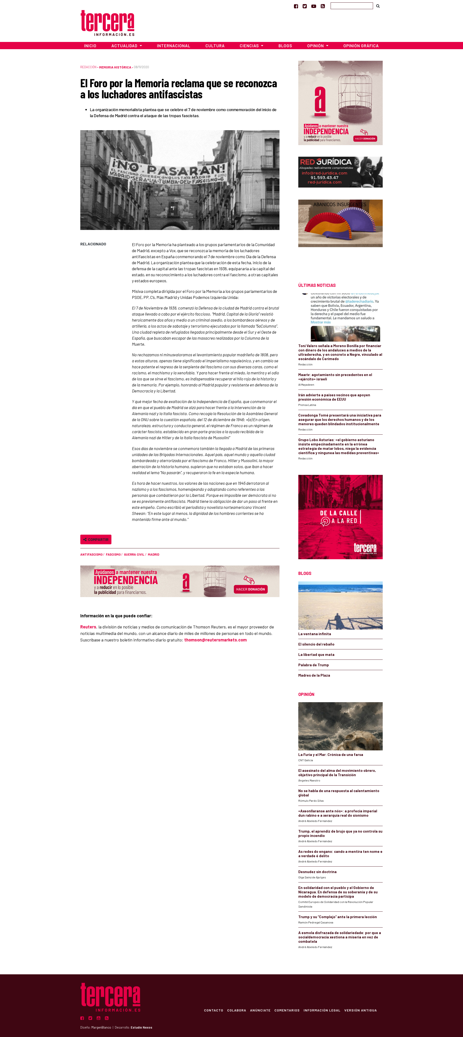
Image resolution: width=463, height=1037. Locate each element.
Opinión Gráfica (361, 45)
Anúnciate (260, 1010)
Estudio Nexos (141, 1027)
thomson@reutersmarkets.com (215, 639)
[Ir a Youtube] (313, 6)
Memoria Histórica (115, 67)
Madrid (153, 554)
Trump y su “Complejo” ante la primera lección (337, 917)
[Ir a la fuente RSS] (323, 6)
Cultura (215, 45)
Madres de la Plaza (314, 675)
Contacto (213, 1010)
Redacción (88, 67)
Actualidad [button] (124, 45)
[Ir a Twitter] (305, 6)
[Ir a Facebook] (296, 6)
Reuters (88, 626)
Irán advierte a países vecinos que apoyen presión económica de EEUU (334, 397)
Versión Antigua (360, 1010)
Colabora (236, 1010)
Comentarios (287, 1010)
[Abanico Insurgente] (340, 232)
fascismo (113, 554)
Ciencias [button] (250, 45)
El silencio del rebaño (316, 644)
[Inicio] (107, 22)
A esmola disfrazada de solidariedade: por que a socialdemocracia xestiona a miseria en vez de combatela (339, 936)
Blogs (285, 45)
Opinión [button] (316, 45)
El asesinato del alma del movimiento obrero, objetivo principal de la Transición (337, 772)
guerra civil (134, 554)
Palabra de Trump (313, 665)
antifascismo (91, 554)
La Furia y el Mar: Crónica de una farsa (330, 754)
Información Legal (322, 1010)
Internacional (173, 45)
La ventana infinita (314, 634)
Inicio (90, 45)
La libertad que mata (316, 654)
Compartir (98, 539)
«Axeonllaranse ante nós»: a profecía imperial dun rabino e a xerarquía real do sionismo (337, 813)
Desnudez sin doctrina (317, 871)
